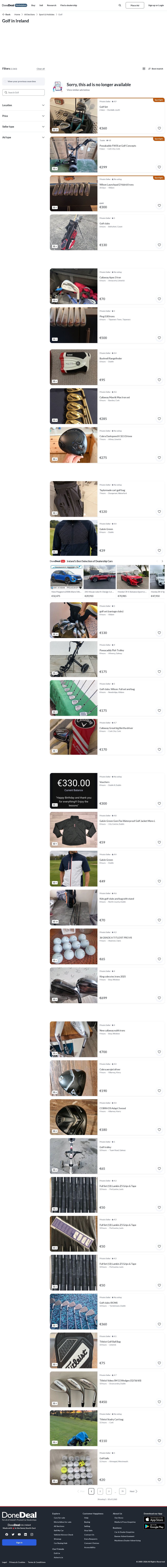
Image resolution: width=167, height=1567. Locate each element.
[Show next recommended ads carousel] (162, 561)
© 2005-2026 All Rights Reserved (150, 1562)
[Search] (6, 92)
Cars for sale (59, 1518)
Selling (87, 1526)
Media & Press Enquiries (125, 1522)
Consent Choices (91, 1543)
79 (122, 1491)
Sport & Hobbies (46, 14)
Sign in (19, 1542)
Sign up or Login (156, 5)
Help (86, 1518)
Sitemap (57, 1539)
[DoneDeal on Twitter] (13, 1534)
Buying (87, 1522)
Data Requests (90, 1539)
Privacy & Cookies (17, 1562)
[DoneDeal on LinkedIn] (25, 1534)
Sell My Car (59, 1530)
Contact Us (89, 1535)
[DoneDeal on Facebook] (6, 1534)
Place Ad (135, 5)
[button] (68, 5)
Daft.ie (57, 1553)
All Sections (29, 14)
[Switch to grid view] (144, 68)
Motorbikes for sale (62, 1522)
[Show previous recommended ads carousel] (157, 561)
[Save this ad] (159, 128)
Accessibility (89, 1547)
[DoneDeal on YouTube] (19, 1534)
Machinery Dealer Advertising (127, 1540)
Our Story (118, 1518)
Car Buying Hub (60, 1543)
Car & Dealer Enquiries (124, 1532)
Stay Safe (88, 1530)
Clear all (41, 68)
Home (17, 14)
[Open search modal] (120, 5)
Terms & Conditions (37, 1562)
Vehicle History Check (63, 1535)
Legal (4, 1562)
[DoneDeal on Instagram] (31, 1534)
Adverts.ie (58, 1557)
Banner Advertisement (124, 1536)
